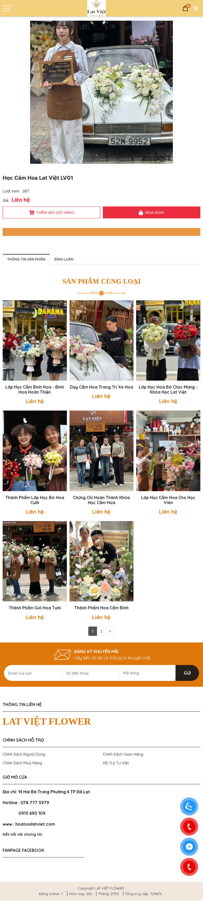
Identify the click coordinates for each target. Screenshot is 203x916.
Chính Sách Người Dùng (24, 754)
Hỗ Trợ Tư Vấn (116, 762)
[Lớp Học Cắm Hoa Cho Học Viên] (168, 451)
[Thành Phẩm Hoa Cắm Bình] (102, 561)
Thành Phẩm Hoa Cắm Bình (101, 607)
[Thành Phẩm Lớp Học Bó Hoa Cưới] (35, 451)
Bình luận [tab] (63, 259)
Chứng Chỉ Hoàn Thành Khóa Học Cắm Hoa (101, 500)
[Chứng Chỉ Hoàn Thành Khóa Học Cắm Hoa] (102, 451)
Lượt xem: (11, 191)
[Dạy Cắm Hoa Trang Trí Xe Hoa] (102, 340)
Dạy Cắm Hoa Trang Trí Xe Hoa (101, 387)
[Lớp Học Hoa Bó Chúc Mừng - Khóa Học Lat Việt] (168, 340)
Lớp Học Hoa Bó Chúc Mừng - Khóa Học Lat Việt (168, 390)
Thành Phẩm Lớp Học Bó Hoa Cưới (34, 500)
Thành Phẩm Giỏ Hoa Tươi (35, 607)
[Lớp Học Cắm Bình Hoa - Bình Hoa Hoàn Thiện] (35, 340)
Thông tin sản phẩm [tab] (26, 259)
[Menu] (7, 8)
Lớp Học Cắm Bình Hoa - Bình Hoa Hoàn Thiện (34, 390)
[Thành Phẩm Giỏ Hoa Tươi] (35, 561)
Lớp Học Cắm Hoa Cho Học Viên (168, 500)
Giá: (6, 200)
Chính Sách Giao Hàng (123, 754)
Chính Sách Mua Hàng (22, 762)
